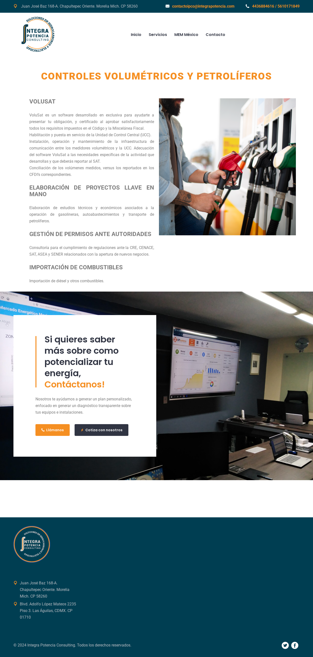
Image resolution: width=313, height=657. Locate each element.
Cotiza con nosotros (104, 430)
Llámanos (55, 430)
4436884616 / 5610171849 (276, 6)
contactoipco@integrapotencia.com (203, 6)
